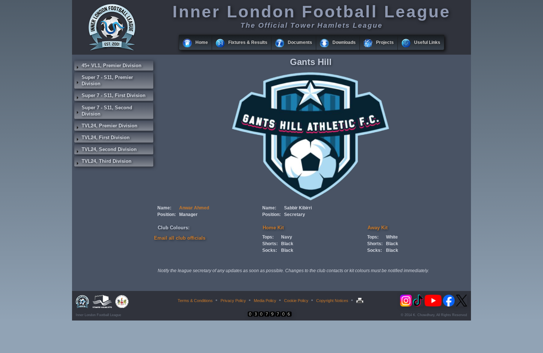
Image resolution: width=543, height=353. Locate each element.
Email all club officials (179, 238)
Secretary (294, 214)
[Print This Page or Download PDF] (360, 300)
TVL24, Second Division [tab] (109, 149)
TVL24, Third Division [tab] (107, 161)
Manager (188, 214)
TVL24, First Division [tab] (106, 137)
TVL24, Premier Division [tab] (109, 125)
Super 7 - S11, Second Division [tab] (107, 111)
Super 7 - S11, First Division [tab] (114, 95)
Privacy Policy (233, 300)
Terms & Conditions (195, 300)
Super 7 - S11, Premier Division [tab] (107, 80)
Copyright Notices (332, 300)
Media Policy (265, 300)
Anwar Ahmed (194, 207)
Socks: (269, 250)
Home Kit (273, 227)
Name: (164, 207)
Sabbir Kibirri (298, 207)
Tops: (268, 237)
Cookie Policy (296, 300)
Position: (166, 214)
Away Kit (377, 227)
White (392, 237)
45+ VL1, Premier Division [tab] (111, 65)
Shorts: (270, 243)
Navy (286, 237)
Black (287, 243)
